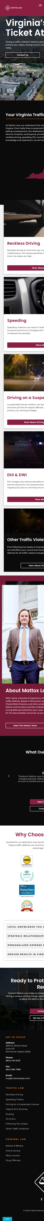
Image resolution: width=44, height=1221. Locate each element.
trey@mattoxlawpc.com (18, 1078)
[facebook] (41, 1200)
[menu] (40, 5)
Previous (9, 776)
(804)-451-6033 (13, 1060)
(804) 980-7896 (13, 1069)
